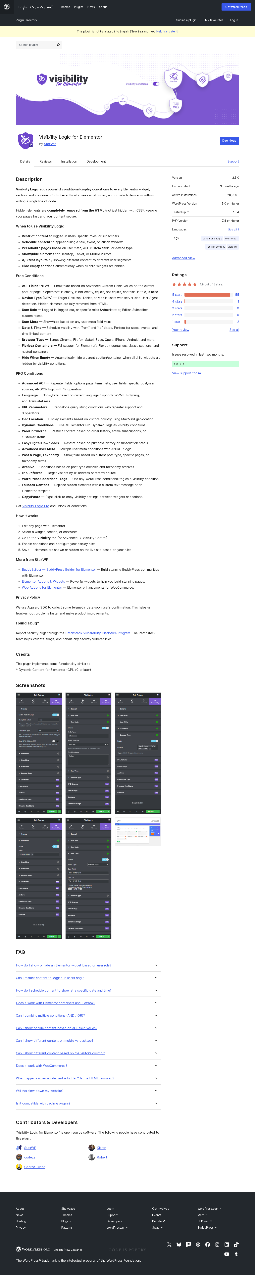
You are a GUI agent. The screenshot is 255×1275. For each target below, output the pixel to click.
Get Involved (160, 1208)
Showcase (68, 1208)
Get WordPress (236, 7)
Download (229, 140)
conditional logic (212, 238)
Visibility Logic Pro (35, 506)
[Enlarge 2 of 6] (57, 823)
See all (234, 330)
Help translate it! (167, 31)
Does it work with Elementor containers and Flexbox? (55, 1003)
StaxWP (50, 144)
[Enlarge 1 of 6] (57, 698)
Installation (69, 161)
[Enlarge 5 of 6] (156, 698)
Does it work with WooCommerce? (41, 1066)
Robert (102, 1157)
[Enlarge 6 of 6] (156, 823)
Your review (180, 330)
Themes (66, 1215)
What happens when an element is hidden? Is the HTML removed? (65, 1078)
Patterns (67, 1227)
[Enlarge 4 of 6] (106, 823)
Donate (158, 1221)
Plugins (66, 1221)
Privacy (21, 1227)
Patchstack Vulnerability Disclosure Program (97, 633)
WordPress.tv (117, 1227)
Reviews (45, 161)
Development (96, 161)
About (20, 1208)
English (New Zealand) (68, 1249)
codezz (29, 1157)
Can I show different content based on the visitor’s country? (60, 1053)
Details (25, 161)
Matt (202, 1215)
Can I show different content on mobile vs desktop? (54, 1041)
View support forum (186, 373)
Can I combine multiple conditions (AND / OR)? (50, 1015)
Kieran (101, 1148)
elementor (231, 238)
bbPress (205, 1221)
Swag (157, 1227)
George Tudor (34, 1167)
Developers (114, 1221)
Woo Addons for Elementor (42, 587)
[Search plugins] (58, 45)
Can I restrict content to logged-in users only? (50, 978)
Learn (110, 1208)
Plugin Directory (26, 20)
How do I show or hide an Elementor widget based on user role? (63, 965)
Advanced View (183, 258)
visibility (232, 246)
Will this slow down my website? (40, 1091)
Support (233, 161)
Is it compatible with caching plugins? (43, 1103)
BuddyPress (207, 1227)
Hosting (21, 1221)
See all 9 (233, 229)
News (19, 1215)
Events (156, 1215)
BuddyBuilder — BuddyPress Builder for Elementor (59, 569)
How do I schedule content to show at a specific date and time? (64, 990)
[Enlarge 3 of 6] (106, 698)
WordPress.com (210, 1208)
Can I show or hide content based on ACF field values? (56, 1028)
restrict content (216, 246)
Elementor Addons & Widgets (43, 581)
